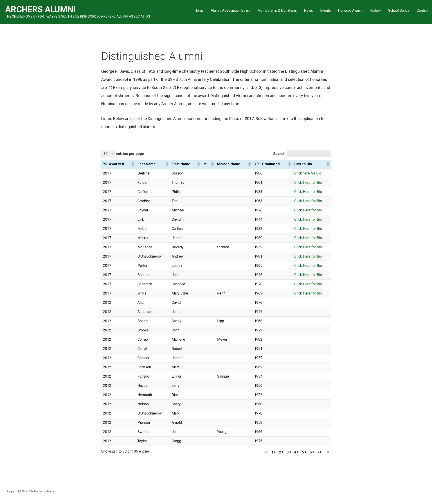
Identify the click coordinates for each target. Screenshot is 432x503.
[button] (132, 164)
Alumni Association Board (230, 10)
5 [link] (303, 452)
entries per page (130, 154)
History (375, 10)
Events (325, 10)
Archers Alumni (40, 9)
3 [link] (288, 452)
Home (199, 10)
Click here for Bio (307, 173)
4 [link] (295, 452)
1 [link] (272, 452)
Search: (279, 154)
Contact (422, 10)
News (308, 10)
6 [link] (311, 452)
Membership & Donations (277, 10)
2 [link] (280, 452)
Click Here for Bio (308, 182)
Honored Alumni (350, 10)
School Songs (399, 10)
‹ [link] (264, 452)
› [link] (325, 452)
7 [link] (318, 452)
